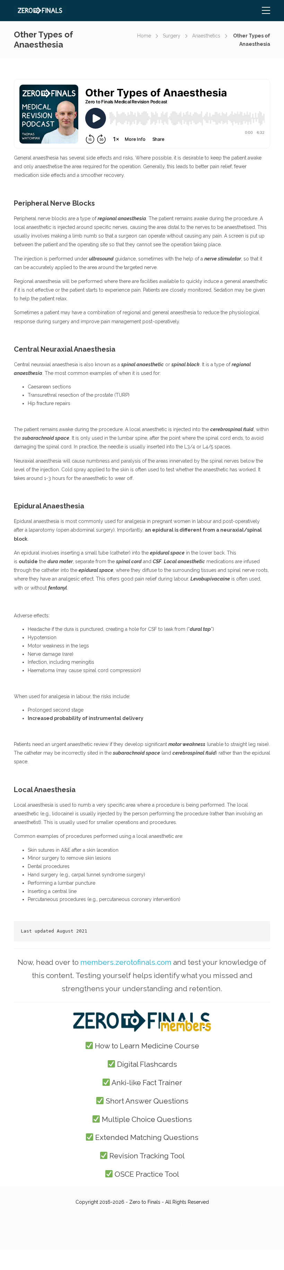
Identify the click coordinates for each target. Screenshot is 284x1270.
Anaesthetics (206, 35)
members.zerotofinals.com (125, 962)
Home (144, 35)
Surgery (171, 35)
